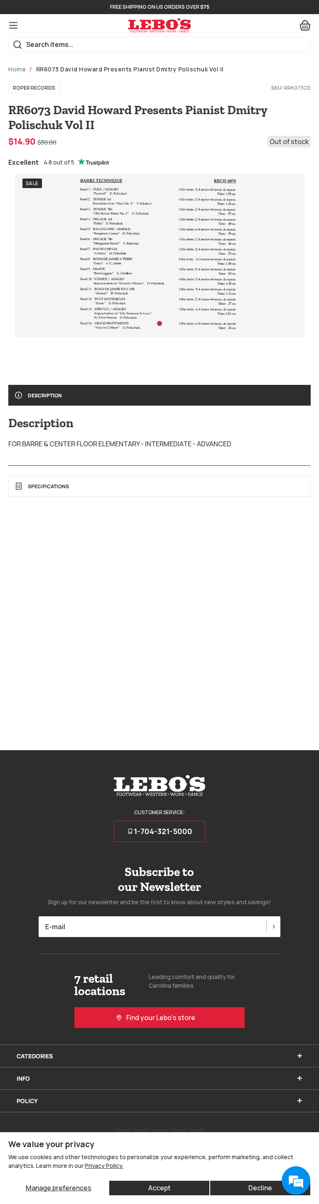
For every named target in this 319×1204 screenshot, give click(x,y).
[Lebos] (159, 25)
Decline (260, 1187)
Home (17, 69)
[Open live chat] (296, 1181)
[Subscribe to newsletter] (273, 926)
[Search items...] (17, 44)
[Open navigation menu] (13, 25)
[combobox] (159, 44)
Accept (159, 1187)
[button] (159, 323)
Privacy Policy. (104, 1166)
